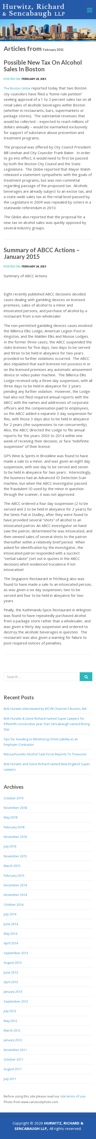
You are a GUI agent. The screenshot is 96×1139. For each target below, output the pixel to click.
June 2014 (11, 924)
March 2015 (12, 865)
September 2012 (16, 1001)
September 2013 (16, 953)
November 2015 (15, 856)
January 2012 (13, 1040)
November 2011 (15, 1050)
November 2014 (15, 894)
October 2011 (13, 1059)
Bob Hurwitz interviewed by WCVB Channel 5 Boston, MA (45, 708)
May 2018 (10, 817)
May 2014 (10, 933)
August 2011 (13, 1069)
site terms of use (72, 1096)
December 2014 (15, 885)
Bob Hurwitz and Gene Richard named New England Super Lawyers (47, 767)
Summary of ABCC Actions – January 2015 (42, 253)
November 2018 (15, 807)
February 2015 (14, 875)
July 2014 (10, 914)
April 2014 (11, 943)
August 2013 (13, 962)
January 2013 (13, 991)
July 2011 (10, 1079)
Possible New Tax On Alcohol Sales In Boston (43, 65)
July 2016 (10, 846)
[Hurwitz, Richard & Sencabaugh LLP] (33, 10)
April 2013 (11, 982)
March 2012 (12, 1030)
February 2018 (14, 827)
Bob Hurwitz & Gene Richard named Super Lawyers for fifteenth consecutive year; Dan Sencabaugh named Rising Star (47, 724)
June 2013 (11, 972)
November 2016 (15, 836)
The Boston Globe (17, 88)
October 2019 (13, 798)
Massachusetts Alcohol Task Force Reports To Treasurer (45, 754)
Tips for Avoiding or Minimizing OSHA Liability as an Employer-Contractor (41, 742)
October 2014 (13, 904)
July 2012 (10, 1011)
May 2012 (10, 1021)
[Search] (86, 676)
